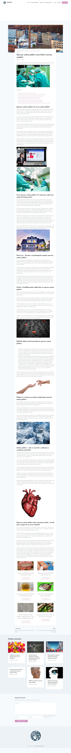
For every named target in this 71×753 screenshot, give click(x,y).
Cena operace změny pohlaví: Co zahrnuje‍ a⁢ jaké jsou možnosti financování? (32, 94)
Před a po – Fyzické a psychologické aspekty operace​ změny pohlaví (30, 95)
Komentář (17, 703)
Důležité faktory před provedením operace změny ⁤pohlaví (28, 98)
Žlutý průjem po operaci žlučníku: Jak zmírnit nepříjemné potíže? (54, 657)
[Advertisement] (35, 13)
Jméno (16, 717)
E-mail (31, 717)
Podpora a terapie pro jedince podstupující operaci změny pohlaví (30, 100)
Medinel (19, 59)
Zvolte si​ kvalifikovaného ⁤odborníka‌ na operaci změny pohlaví (29, 97)
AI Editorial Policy (35, 751)
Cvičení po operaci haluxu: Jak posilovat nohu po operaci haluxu (16, 671)
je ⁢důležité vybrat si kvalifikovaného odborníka (28, 317)
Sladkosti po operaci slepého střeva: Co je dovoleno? (15, 657)
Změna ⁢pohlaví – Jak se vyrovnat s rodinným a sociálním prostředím (30, 101)
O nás (55, 2)
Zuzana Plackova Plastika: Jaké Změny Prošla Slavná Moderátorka (46, 630)
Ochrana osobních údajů (39, 745)
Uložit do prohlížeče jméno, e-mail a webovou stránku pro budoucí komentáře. (50, 716)
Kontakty (59, 2)
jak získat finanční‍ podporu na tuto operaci (38, 367)
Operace (42, 2)
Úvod (29, 2)
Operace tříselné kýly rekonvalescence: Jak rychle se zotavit (24, 630)
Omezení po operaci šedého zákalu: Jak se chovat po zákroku (53, 682)
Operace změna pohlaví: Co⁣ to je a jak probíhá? (27, 93)
